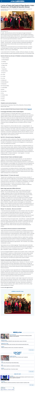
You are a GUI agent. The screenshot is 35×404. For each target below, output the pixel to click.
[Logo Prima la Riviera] (17, 1)
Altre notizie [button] (31, 371)
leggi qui (29, 109)
